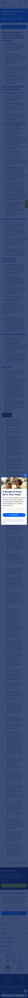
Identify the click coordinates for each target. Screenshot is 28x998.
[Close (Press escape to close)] (14, 475)
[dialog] (14, 499)
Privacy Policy (9, 520)
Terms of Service (19, 520)
